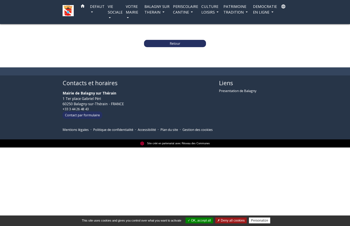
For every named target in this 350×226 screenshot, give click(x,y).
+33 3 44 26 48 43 (76, 109)
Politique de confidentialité (113, 129)
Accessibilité (147, 129)
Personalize (259, 220)
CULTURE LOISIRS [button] (209, 9)
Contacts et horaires (90, 83)
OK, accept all (200, 220)
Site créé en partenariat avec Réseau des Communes (178, 143)
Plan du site (169, 129)
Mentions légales (76, 129)
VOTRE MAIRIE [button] (132, 9)
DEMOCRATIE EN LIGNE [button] (265, 9)
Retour (175, 43)
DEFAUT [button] (97, 6)
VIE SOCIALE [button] (115, 9)
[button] (82, 7)
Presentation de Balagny (237, 91)
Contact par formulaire (82, 115)
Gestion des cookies (197, 129)
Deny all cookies (232, 220)
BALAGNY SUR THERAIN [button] (157, 9)
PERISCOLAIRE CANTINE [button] (185, 9)
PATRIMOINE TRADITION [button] (234, 9)
